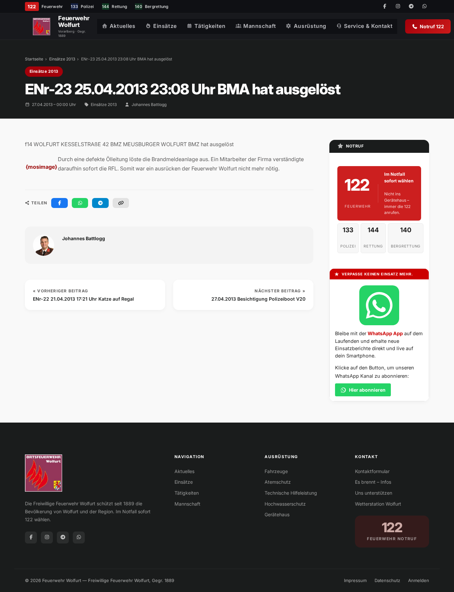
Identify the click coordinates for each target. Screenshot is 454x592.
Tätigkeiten (209, 26)
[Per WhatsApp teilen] (80, 203)
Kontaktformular (372, 471)
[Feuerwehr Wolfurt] (41, 26)
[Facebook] (384, 6)
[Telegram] (411, 6)
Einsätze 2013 (62, 58)
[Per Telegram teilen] (100, 203)
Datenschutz (387, 580)
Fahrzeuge (276, 471)
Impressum (355, 580)
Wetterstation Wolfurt (378, 504)
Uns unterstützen (373, 493)
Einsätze (165, 26)
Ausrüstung (310, 26)
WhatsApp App (385, 333)
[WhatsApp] (424, 6)
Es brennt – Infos (373, 482)
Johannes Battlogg (149, 104)
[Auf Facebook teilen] (59, 203)
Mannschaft (259, 26)
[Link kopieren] (121, 203)
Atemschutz (278, 482)
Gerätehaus (277, 514)
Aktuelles (123, 26)
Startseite (34, 58)
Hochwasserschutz (285, 504)
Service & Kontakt (368, 26)
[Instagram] (397, 6)
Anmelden (418, 580)
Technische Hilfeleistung (291, 493)
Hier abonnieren (367, 390)
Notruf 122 (432, 26)
